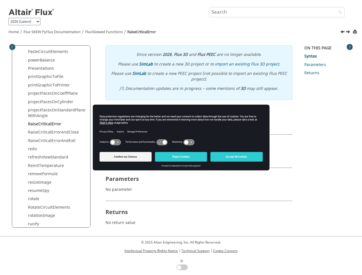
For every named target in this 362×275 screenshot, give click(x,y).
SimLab (146, 64)
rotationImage (41, 216)
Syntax (310, 56)
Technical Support (195, 250)
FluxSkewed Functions (104, 32)
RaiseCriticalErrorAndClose (53, 132)
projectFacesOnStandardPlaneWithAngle (56, 113)
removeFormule (43, 174)
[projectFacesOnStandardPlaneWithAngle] (343, 32)
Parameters (315, 65)
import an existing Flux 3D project (247, 64)
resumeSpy (38, 191)
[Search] (338, 12)
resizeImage (39, 182)
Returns (311, 73)
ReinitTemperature (46, 166)
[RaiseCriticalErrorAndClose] (348, 32)
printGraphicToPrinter (49, 85)
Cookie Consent (225, 250)
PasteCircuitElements (48, 52)
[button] (25, 52)
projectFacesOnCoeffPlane (53, 93)
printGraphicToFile (45, 77)
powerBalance (41, 60)
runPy (33, 224)
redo (32, 149)
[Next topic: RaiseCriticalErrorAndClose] (348, 32)
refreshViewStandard (48, 157)
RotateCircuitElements (49, 207)
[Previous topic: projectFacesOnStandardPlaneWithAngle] (343, 32)
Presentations (41, 68)
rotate (33, 199)
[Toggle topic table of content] (350, 47)
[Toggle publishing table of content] (12, 47)
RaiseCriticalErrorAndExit (52, 141)
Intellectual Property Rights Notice (151, 250)
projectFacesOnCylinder (50, 102)
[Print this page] (355, 32)
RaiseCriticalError (141, 32)
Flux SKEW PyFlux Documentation (52, 32)
